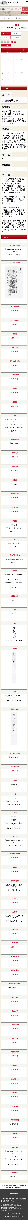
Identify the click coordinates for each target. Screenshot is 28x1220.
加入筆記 (5, 45)
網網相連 (11, 1201)
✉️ (15, 42)
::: (0, 27)
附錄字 (5, 37)
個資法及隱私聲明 (8, 1199)
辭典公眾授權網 (20, 1199)
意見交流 (4, 1201)
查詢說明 (24, 13)
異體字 (16, 33)
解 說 (5, 33)
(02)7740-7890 (9, 1208)
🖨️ (12, 42)
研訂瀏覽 (16, 37)
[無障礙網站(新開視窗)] (14, 1213)
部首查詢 (6, 18)
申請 (16, 310)
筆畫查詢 (18, 18)
